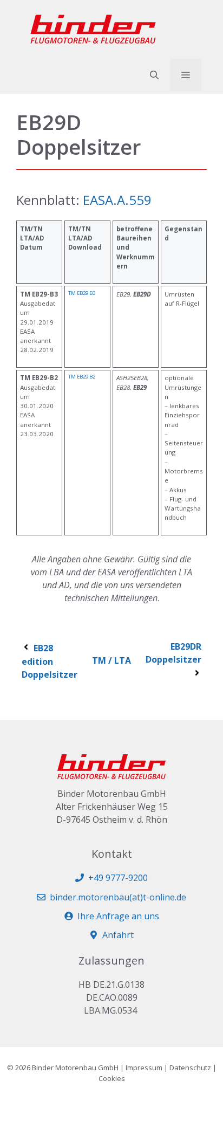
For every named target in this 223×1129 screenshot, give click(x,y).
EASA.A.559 (117, 200)
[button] (154, 75)
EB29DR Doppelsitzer (173, 653)
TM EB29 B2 (81, 376)
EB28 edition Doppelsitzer (49, 661)
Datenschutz (190, 1067)
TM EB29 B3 (81, 293)
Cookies (112, 1078)
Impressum (144, 1067)
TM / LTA (111, 660)
